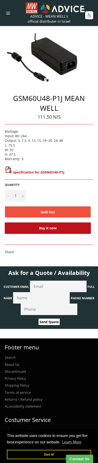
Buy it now (48, 228)
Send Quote (49, 322)
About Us (12, 364)
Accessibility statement (23, 406)
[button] (89, 15)
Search (10, 357)
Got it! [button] (49, 454)
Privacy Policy (15, 378)
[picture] (8, 172)
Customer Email (16, 287)
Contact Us (79, 459)
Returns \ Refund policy (23, 399)
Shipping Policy (17, 385)
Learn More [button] (71, 442)
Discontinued (15, 371)
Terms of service (18, 392)
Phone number (82, 298)
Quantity (12, 185)
